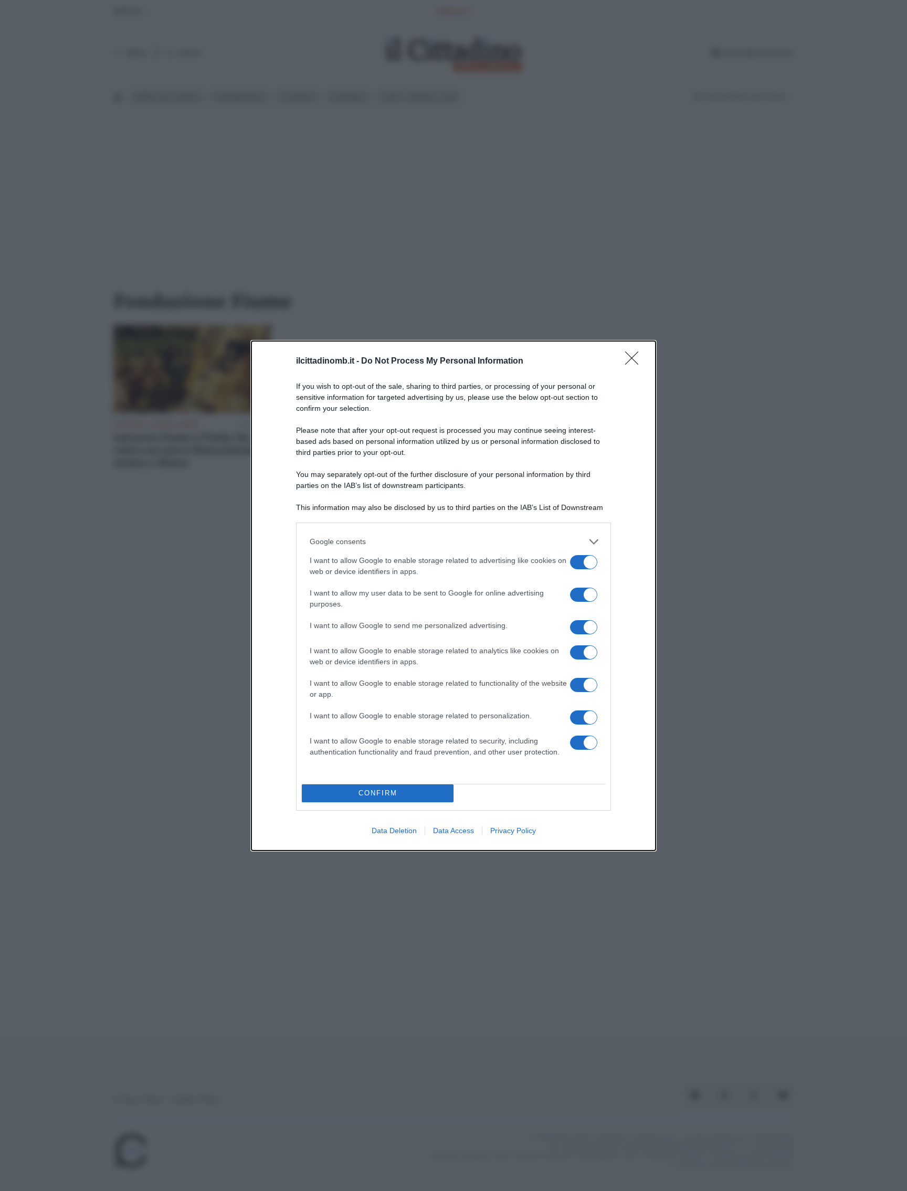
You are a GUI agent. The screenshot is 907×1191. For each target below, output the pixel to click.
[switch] (583, 562)
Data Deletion (394, 830)
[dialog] (453, 595)
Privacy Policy (513, 830)
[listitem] (453, 541)
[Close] (635, 361)
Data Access (453, 830)
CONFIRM (377, 793)
